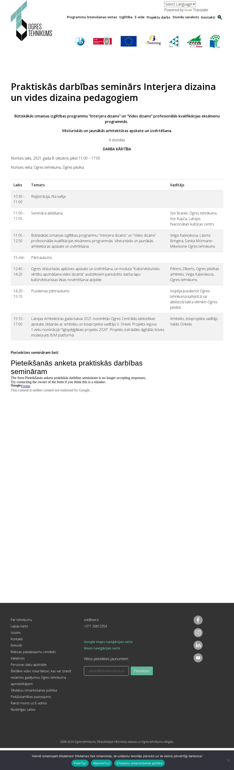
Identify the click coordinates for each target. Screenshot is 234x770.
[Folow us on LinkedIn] (198, 645)
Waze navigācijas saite (102, 648)
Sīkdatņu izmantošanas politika (34, 690)
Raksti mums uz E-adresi (29, 703)
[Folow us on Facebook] (198, 620)
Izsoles (16, 632)
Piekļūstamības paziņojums (31, 696)
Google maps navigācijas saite (108, 642)
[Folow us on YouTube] (198, 657)
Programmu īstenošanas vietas (92, 17)
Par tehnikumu (21, 620)
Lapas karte (19, 626)
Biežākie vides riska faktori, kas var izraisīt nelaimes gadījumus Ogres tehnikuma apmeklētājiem (41, 677)
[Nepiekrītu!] (228, 760)
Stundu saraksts (186, 17)
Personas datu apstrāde (29, 664)
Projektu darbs (158, 17)
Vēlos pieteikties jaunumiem (106, 658)
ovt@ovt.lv (91, 620)
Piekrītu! (80, 763)
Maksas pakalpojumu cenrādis (33, 652)
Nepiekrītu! (101, 763)
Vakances (18, 658)
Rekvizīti (16, 645)
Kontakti (208, 17)
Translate (200, 9)
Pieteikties (142, 670)
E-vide (139, 17)
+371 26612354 (95, 626)
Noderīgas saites (23, 709)
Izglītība (126, 17)
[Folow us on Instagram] (198, 632)
